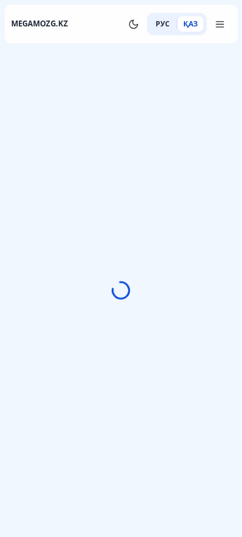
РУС (163, 24)
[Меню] (220, 24)
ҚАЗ (190, 24)
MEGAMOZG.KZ (39, 23)
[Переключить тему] (133, 24)
